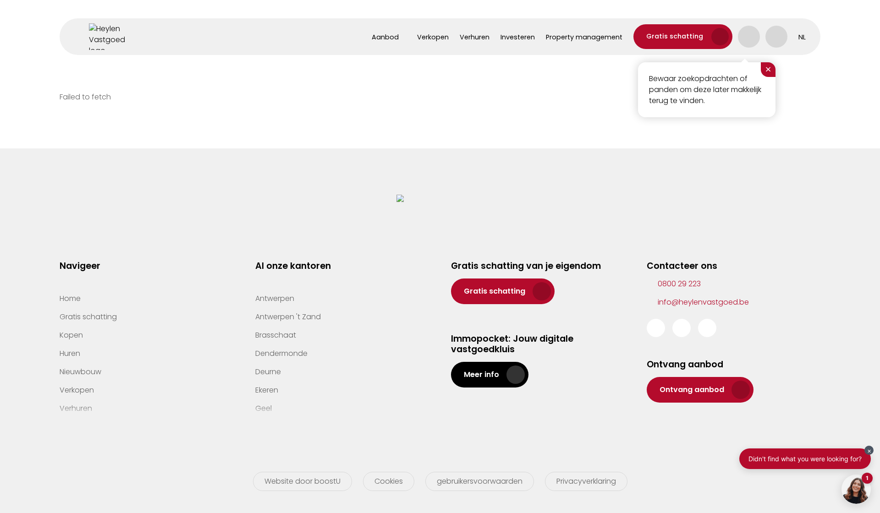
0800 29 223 (679, 283)
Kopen (71, 335)
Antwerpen (274, 298)
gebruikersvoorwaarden (479, 481)
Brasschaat (275, 335)
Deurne (268, 371)
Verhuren (475, 37)
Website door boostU (302, 481)
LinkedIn (707, 328)
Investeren (517, 37)
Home (70, 298)
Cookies (388, 481)
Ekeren (266, 390)
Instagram (681, 328)
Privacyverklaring (586, 481)
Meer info (481, 374)
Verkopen (433, 37)
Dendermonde (281, 353)
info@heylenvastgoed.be (703, 302)
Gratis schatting (674, 36)
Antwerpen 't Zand (288, 316)
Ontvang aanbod (692, 389)
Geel (263, 408)
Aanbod (385, 37)
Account (749, 37)
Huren (70, 353)
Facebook (656, 328)
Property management (584, 37)
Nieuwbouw (80, 371)
